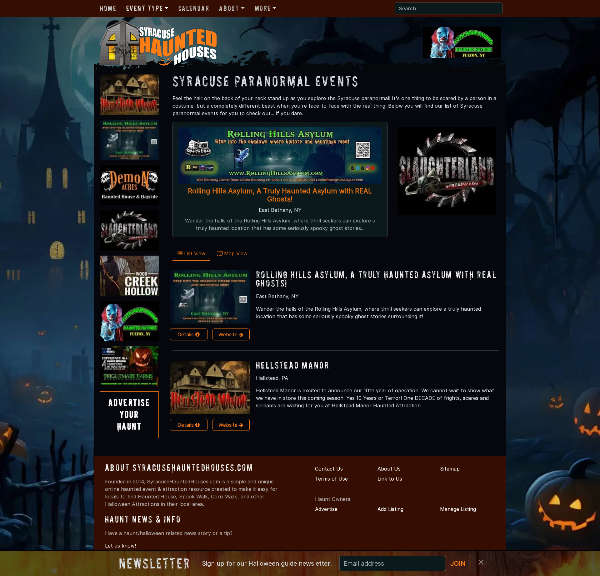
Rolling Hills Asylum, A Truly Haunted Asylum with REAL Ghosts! (280, 195)
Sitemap (450, 469)
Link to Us (390, 479)
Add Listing (390, 509)
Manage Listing (458, 509)
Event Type (144, 8)
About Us (389, 469)
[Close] (481, 562)
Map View (235, 253)
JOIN (458, 563)
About (229, 8)
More (263, 8)
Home (108, 8)
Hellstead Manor (292, 364)
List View (193, 253)
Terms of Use (331, 479)
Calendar (193, 8)
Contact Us (329, 469)
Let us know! (120, 546)
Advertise (326, 509)
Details (186, 334)
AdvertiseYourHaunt (129, 414)
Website (228, 334)
